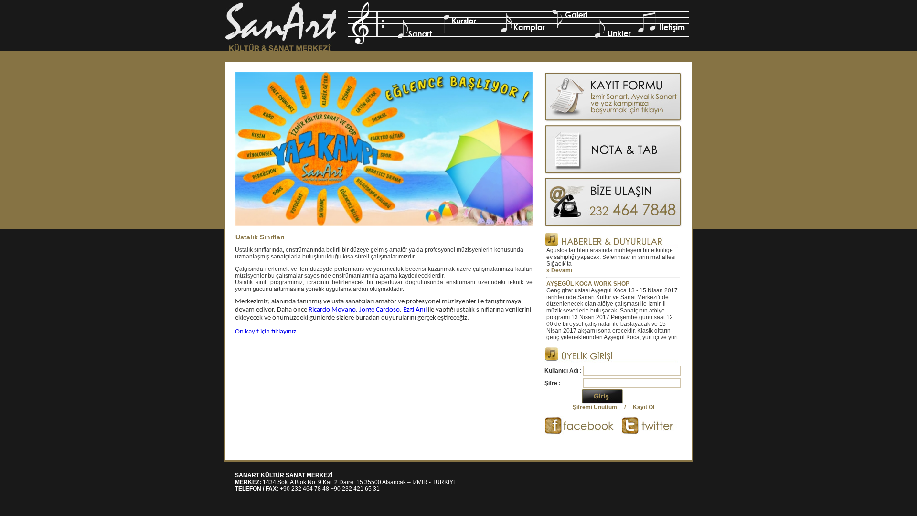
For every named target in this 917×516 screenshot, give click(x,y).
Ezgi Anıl (414, 309)
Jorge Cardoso (379, 309)
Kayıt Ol (643, 407)
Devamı (561, 262)
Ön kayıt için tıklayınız (265, 331)
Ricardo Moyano (332, 309)
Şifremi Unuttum (595, 407)
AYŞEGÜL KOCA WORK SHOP (587, 275)
